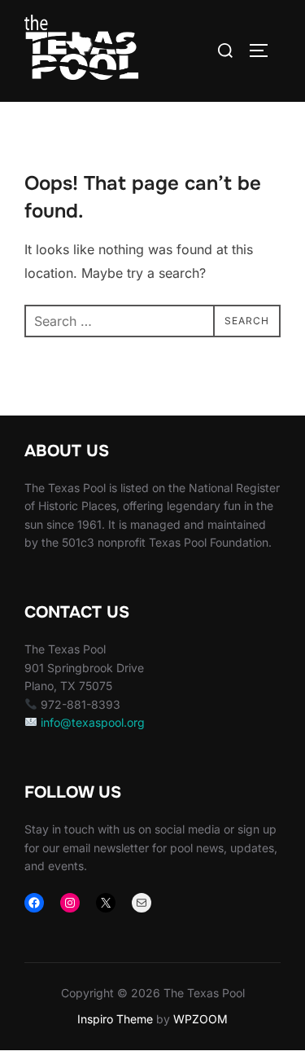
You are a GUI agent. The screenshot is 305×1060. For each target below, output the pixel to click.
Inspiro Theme (115, 1019)
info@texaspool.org (93, 722)
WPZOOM (200, 1019)
